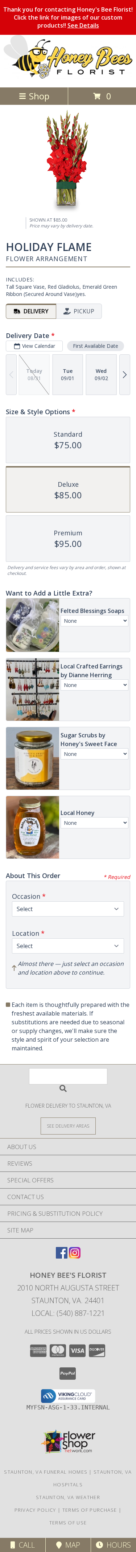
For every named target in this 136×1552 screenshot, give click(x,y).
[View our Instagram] (75, 1256)
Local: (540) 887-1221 (68, 1313)
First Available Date (95, 345)
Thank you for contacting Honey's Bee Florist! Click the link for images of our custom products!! (68, 17)
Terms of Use (68, 1522)
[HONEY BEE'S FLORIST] (68, 76)
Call (25, 1545)
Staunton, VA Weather (68, 1497)
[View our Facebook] (61, 1256)
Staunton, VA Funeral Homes (45, 1472)
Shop (39, 96)
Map (71, 1545)
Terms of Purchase (89, 1510)
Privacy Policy (35, 1510)
